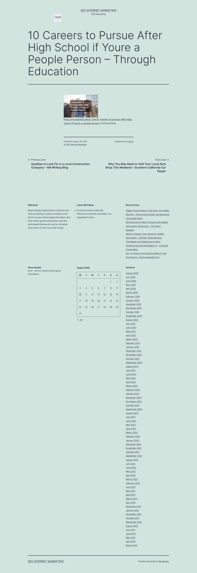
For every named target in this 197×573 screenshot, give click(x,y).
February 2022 (133, 483)
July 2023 (130, 417)
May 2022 (131, 471)
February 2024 (133, 390)
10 (80, 294)
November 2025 (134, 308)
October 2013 (132, 518)
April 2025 (131, 335)
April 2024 (131, 382)
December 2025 (133, 304)
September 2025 (134, 316)
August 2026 (132, 273)
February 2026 (133, 296)
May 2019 (130, 502)
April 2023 (131, 429)
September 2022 (134, 456)
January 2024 (132, 393)
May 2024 (131, 378)
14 (105, 294)
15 (111, 294)
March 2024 (132, 386)
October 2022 (132, 452)
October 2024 (133, 359)
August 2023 (132, 413)
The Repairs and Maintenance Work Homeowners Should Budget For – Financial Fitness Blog (147, 245)
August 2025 (132, 320)
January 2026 (132, 300)
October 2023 (132, 405)
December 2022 (133, 444)
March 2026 (132, 292)
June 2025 (131, 327)
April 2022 (131, 475)
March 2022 (132, 479)
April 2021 (130, 495)
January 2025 (132, 347)
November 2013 (133, 514)
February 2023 (133, 436)
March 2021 (131, 498)
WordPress (163, 561)
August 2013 (132, 526)
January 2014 (132, 510)
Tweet (57, 17)
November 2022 (134, 448)
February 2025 (133, 343)
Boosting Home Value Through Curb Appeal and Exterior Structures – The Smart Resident (147, 226)
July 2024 (130, 370)
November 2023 (134, 401)
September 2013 (134, 522)
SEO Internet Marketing (99, 10)
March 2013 (131, 545)
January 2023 (132, 440)
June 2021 (131, 487)
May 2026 (131, 285)
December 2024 (133, 351)
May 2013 (130, 537)
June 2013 (131, 534)
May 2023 (131, 425)
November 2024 (134, 355)
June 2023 (131, 421)
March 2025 (132, 339)
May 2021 (130, 491)
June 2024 (131, 374)
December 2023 (133, 397)
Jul (81, 319)
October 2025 (132, 312)
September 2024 (134, 362)
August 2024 (132, 366)
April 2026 (131, 288)
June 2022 (131, 467)
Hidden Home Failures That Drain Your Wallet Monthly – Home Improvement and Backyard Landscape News (147, 214)
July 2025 (130, 324)
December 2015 (133, 506)
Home (130, 141)
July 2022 (130, 464)
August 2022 (132, 460)
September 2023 (134, 409)
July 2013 (130, 530)
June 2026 (131, 281)
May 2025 (131, 331)
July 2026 (130, 277)
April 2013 (130, 541)
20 (98, 301)
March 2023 (132, 432)
